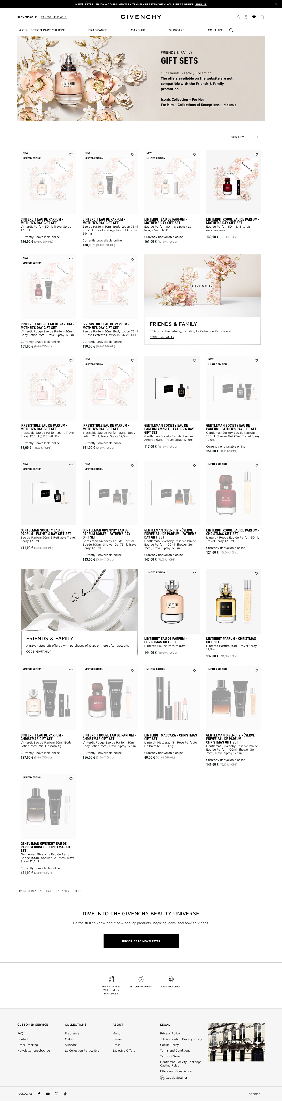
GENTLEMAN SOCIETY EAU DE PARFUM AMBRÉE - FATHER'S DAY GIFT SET (169, 429)
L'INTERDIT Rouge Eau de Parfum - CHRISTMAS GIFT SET (233, 532)
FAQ (20, 1033)
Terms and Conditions (175, 1050)
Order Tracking (27, 1045)
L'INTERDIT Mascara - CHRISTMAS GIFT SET (170, 737)
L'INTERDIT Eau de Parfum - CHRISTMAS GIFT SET (165, 640)
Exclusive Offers (124, 1050)
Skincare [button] (176, 30)
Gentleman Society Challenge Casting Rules (181, 1063)
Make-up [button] (138, 30)
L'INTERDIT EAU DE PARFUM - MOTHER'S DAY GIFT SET (42, 221)
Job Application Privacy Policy (181, 1039)
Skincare (71, 1045)
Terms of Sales (170, 1056)
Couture (215, 30)
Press (116, 1045)
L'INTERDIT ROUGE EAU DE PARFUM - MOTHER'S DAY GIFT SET (233, 221)
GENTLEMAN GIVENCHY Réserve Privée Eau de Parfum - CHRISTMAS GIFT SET (230, 738)
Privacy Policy (170, 1033)
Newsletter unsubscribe (33, 1050)
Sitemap (254, 1094)
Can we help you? (54, 17)
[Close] (275, 4)
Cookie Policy (169, 1045)
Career (117, 1039)
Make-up (71, 1039)
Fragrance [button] (97, 30)
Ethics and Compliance (176, 1071)
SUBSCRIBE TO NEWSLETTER (140, 941)
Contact (22, 1039)
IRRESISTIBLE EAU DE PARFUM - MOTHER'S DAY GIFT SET (106, 326)
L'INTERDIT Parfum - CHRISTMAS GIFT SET (231, 640)
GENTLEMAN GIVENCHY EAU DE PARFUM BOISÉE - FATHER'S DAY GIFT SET (106, 533)
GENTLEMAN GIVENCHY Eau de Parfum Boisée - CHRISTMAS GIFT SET (47, 847)
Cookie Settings (176, 1077)
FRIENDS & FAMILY (177, 52)
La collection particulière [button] (41, 30)
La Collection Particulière (82, 1050)
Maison (117, 1033)
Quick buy (241, 208)
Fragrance (72, 1033)
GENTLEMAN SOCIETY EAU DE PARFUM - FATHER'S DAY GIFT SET (231, 427)
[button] (238, 18)
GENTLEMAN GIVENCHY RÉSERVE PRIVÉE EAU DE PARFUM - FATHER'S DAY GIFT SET (170, 533)
